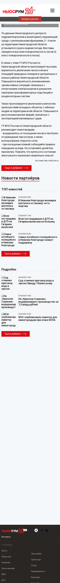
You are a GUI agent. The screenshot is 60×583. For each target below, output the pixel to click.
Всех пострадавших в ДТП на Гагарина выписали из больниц (36, 220)
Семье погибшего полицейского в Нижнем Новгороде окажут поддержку (37, 240)
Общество (6, 556)
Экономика (36, 554)
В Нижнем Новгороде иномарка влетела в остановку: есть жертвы (37, 203)
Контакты (5, 537)
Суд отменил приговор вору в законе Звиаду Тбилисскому (36, 282)
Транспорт (36, 559)
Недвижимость (38, 571)
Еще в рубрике (13, 167)
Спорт (34, 565)
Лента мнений (8, 568)
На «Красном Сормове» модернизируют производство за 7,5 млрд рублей (38, 302)
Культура (35, 577)
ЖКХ (3, 574)
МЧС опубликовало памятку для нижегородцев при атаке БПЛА (37, 318)
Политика (5, 562)
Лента (4, 551)
